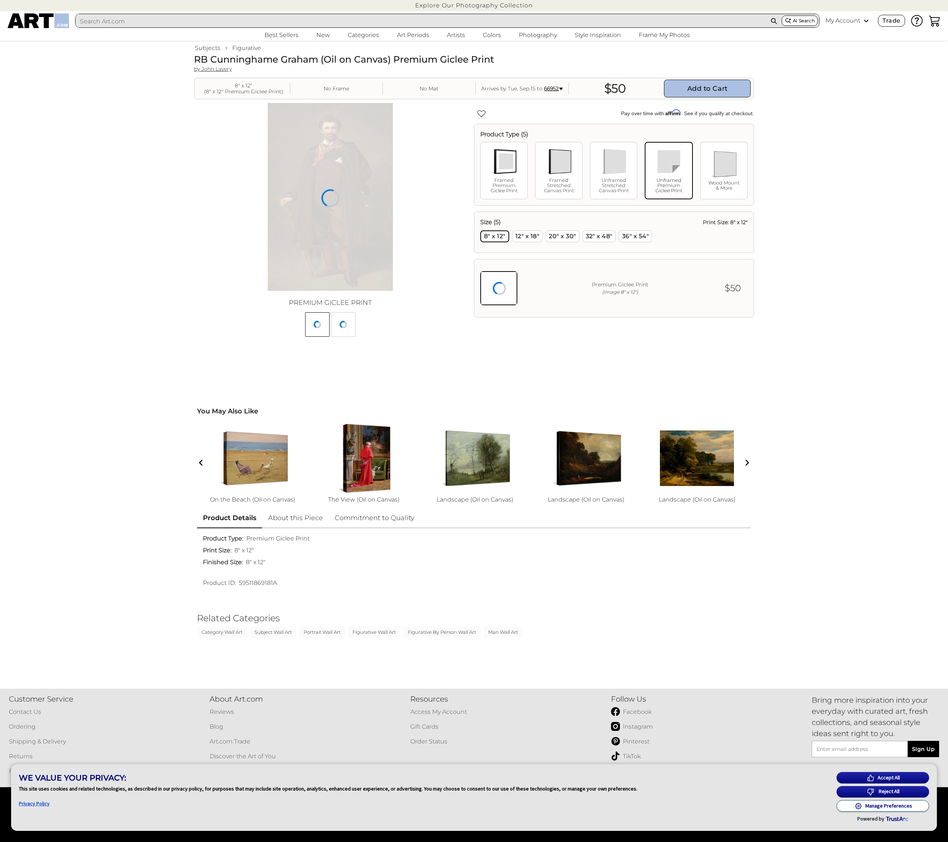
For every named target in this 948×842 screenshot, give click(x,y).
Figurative (246, 47)
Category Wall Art (222, 632)
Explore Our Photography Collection (474, 5)
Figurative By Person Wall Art (442, 632)
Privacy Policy (34, 803)
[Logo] (38, 20)
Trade (891, 20)
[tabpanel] (614, 264)
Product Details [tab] (229, 518)
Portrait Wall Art (322, 632)
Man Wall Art (503, 632)
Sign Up (923, 749)
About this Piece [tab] (295, 518)
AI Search (804, 20)
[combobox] (421, 21)
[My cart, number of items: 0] (935, 21)
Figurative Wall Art (374, 632)
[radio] (494, 236)
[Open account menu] (866, 21)
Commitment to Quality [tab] (374, 518)
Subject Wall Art (273, 632)
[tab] (504, 170)
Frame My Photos (664, 35)
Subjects (207, 47)
